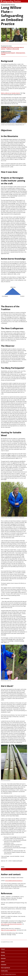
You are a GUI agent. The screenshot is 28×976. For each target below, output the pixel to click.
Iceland (3, 961)
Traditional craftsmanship (12, 49)
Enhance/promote (20, 53)
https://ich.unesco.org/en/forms (8, 930)
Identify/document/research (8, 53)
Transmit (3, 54)
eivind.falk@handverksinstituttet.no (13, 880)
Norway (4, 869)
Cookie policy (4, 971)
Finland (3, 949)
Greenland (3, 964)
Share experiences (5, 967)
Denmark (3, 958)
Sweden (3, 952)
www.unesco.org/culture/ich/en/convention (11, 924)
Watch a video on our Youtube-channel (10, 93)
